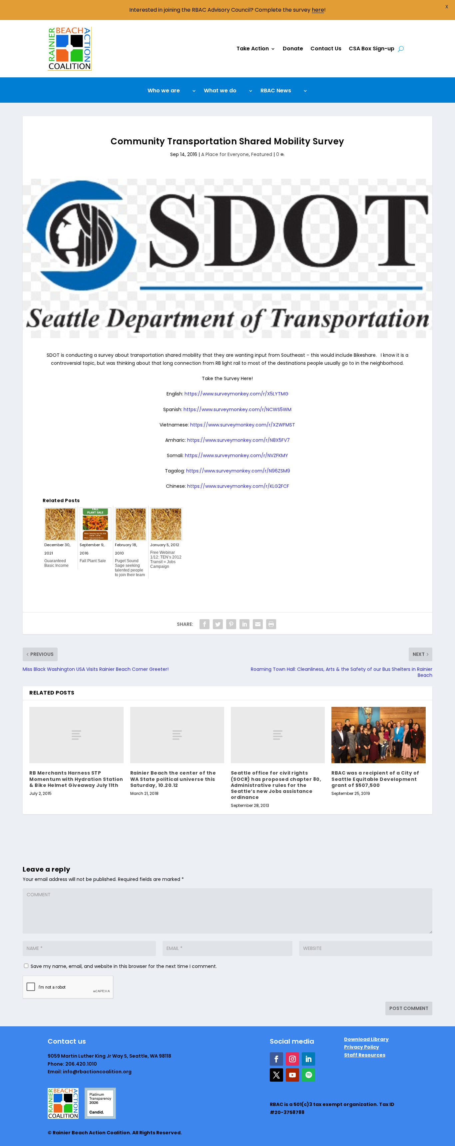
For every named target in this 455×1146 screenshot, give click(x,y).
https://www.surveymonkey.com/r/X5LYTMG (236, 393)
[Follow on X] (276, 1075)
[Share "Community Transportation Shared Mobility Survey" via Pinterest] (231, 624)
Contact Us (325, 48)
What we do (220, 91)
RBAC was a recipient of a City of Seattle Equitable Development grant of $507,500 (375, 779)
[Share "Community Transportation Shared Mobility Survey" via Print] (271, 624)
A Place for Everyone (225, 154)
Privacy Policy (361, 1047)
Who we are (164, 91)
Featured (261, 154)
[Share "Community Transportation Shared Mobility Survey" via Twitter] (218, 624)
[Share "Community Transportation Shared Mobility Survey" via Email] (257, 624)
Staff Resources (364, 1055)
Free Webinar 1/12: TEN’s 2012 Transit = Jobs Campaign (166, 559)
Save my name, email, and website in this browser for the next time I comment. (124, 966)
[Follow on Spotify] (308, 1075)
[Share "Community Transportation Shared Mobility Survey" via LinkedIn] (244, 624)
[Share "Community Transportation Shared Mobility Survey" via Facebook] (204, 624)
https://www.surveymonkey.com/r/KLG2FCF (238, 486)
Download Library (366, 1039)
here (318, 10)
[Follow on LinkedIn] (308, 1059)
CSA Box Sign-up (371, 48)
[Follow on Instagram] (292, 1059)
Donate (293, 48)
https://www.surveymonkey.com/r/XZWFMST (242, 424)
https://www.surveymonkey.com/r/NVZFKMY (236, 455)
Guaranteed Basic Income (56, 563)
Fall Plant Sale (93, 560)
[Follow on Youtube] (292, 1075)
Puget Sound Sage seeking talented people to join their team (130, 567)
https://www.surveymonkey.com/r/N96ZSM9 (238, 470)
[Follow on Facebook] (276, 1059)
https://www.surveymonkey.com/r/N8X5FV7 (238, 440)
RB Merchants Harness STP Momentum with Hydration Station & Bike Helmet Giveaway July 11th (76, 779)
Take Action (252, 48)
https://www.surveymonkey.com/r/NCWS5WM (237, 409)
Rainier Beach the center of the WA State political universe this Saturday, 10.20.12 (173, 779)
